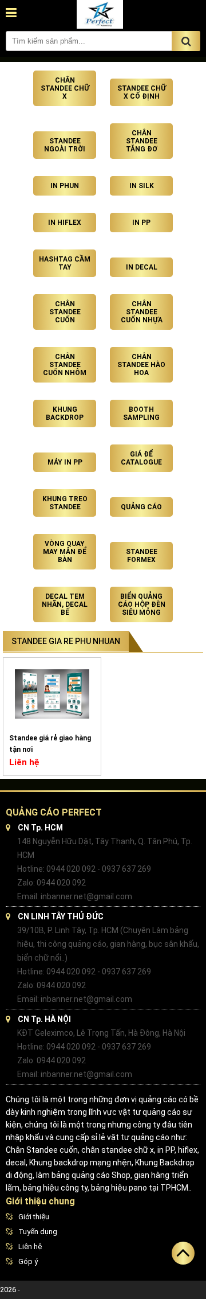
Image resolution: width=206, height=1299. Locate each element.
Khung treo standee (65, 503)
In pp (141, 223)
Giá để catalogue (141, 458)
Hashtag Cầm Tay (64, 263)
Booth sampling (141, 413)
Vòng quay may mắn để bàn (64, 552)
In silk (141, 186)
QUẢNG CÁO (141, 507)
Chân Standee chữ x (65, 88)
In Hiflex (64, 223)
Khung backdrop (65, 413)
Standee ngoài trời (64, 145)
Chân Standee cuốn (65, 312)
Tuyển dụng (37, 1231)
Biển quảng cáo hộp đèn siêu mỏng (141, 604)
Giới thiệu (33, 1216)
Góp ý (28, 1261)
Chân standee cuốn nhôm (64, 365)
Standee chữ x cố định (141, 92)
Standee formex (141, 556)
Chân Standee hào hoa (141, 365)
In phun (64, 186)
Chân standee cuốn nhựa (142, 312)
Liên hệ (30, 1246)
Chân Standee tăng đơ (141, 141)
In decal (141, 267)
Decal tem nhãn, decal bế (65, 604)
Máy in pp (64, 462)
